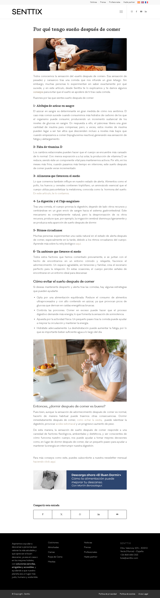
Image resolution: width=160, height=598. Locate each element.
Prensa (103, 2)
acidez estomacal (65, 423)
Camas (51, 552)
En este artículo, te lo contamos (51, 193)
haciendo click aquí (44, 461)
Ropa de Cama (55, 556)
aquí (78, 243)
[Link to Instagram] (131, 11)
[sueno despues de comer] (80, 54)
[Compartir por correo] (117, 514)
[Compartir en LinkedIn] (99, 514)
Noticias (93, 2)
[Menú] (121, 12)
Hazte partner (129, 2)
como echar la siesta (89, 420)
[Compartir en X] (61, 514)
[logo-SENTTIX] (27, 12)
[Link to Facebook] (136, 11)
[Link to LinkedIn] (145, 11)
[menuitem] (94, 2)
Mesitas (51, 561)
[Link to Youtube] (141, 11)
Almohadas (53, 547)
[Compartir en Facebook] (42, 514)
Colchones (53, 542)
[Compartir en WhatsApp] (80, 514)
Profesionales (114, 2)
